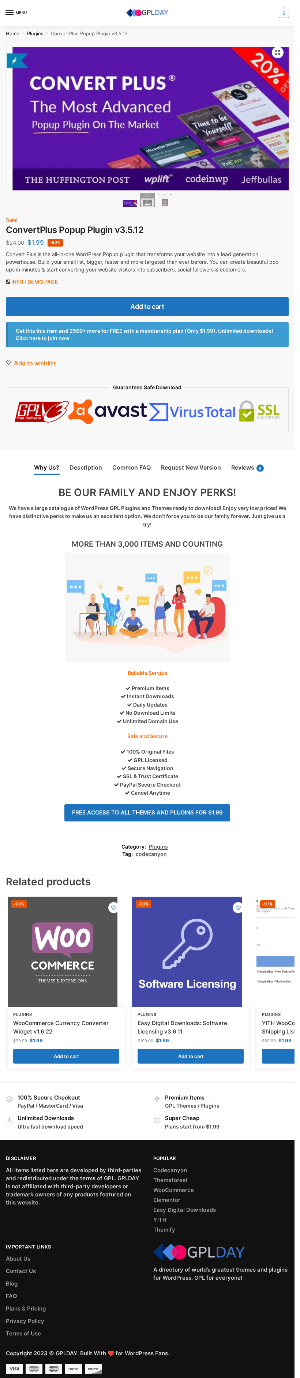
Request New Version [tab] (191, 467)
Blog (12, 1283)
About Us (18, 1258)
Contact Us (21, 1271)
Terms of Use (23, 1333)
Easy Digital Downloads (184, 1210)
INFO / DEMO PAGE (34, 281)
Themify (164, 1229)
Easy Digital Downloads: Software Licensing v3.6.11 (182, 1027)
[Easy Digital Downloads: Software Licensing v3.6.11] (187, 952)
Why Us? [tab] (46, 467)
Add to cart (147, 306)
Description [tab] (86, 467)
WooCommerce (173, 1190)
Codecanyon (170, 1170)
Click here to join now (43, 338)
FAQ (11, 1296)
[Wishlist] (113, 907)
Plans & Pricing (26, 1308)
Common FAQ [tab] (131, 467)
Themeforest (170, 1180)
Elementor (166, 1200)
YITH (159, 1220)
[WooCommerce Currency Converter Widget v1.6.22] (62, 952)
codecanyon (151, 854)
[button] (278, 52)
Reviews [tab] (246, 467)
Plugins (35, 33)
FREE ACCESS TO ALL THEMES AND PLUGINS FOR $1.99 (147, 812)
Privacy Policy (25, 1321)
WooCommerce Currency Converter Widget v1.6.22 (61, 1027)
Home (12, 33)
